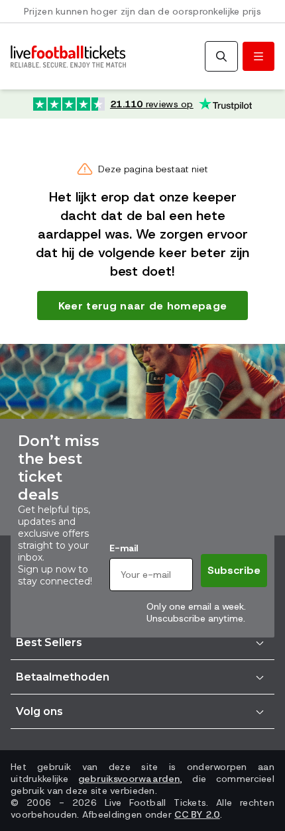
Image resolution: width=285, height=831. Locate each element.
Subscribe (233, 570)
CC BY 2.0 (197, 814)
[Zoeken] (221, 56)
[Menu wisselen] (258, 56)
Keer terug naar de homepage (142, 306)
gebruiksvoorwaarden (129, 779)
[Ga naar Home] (68, 56)
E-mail (123, 548)
